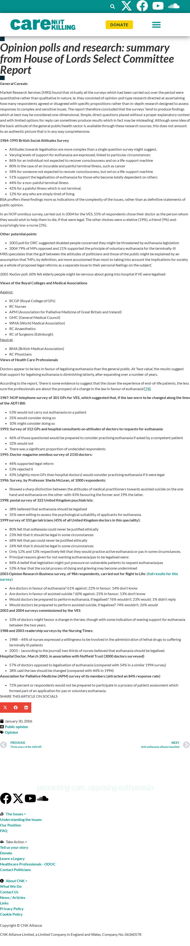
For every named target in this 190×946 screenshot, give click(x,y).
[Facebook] (142, 6)
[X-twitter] (126, 6)
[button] (112, 6)
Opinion (11, 732)
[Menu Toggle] (156, 24)
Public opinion (16, 726)
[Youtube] (158, 6)
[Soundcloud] (42, 798)
